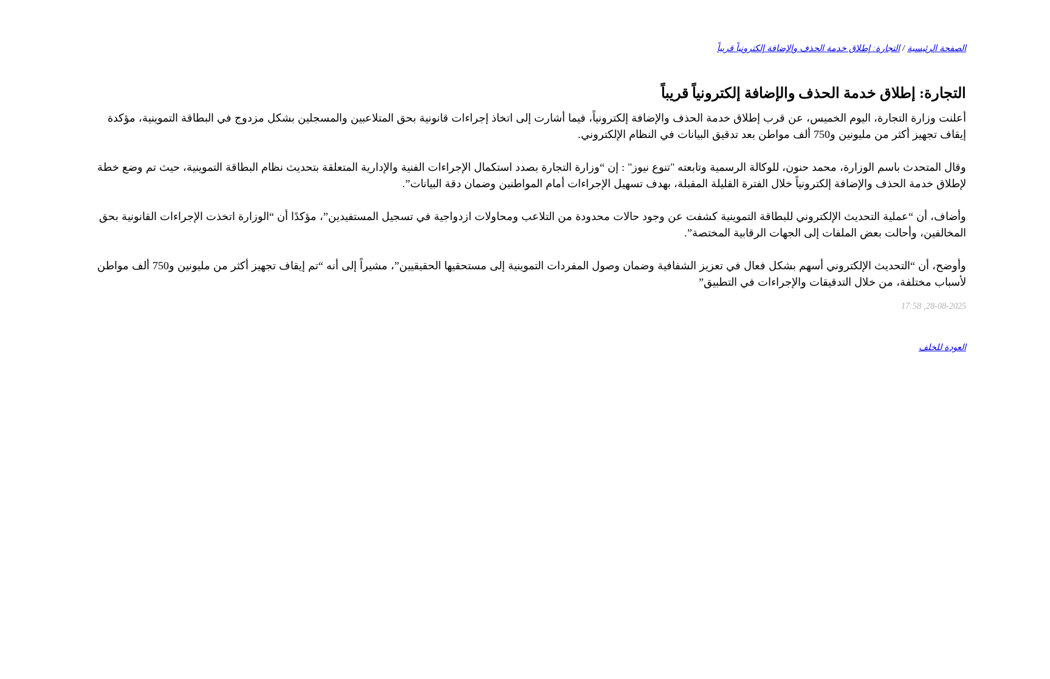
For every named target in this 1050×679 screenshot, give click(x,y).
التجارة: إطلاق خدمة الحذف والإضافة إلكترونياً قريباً (808, 48)
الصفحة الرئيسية (936, 48)
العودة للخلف (942, 347)
